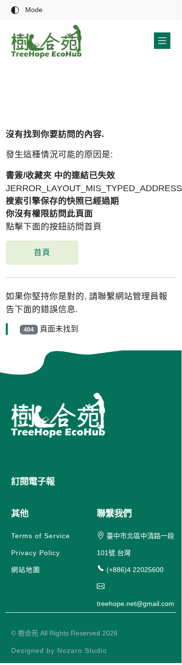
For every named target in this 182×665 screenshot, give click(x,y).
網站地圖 (25, 570)
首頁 (42, 252)
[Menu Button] (162, 40)
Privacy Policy (35, 553)
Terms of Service (40, 536)
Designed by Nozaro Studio (59, 650)
